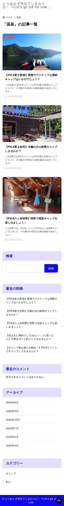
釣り (8, 482)
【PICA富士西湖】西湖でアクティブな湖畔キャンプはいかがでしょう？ (31, 300)
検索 (9, 255)
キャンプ (11, 473)
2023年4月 (12, 445)
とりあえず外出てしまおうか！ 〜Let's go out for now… (27, 5)
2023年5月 (12, 437)
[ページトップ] (58, 500)
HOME (9, 17)
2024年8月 (12, 402)
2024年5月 (12, 411)
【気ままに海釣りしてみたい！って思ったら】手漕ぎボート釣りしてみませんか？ (30, 337)
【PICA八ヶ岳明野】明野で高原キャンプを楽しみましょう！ (31, 324)
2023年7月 (12, 428)
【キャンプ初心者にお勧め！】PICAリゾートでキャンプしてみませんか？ (31, 349)
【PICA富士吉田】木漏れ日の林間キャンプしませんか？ (31, 312)
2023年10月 (13, 419)
